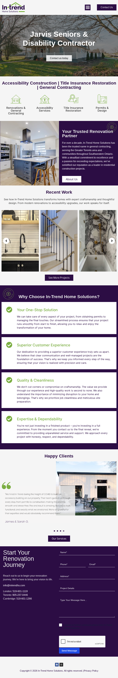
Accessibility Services (44, 109)
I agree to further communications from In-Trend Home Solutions (88, 626)
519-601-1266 (24, 598)
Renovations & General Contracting (16, 110)
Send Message (69, 650)
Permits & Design (102, 109)
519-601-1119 (20, 591)
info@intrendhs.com (14, 585)
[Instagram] (61, 664)
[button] (6, 241)
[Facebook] (57, 664)
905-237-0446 (20, 595)
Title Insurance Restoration (73, 109)
